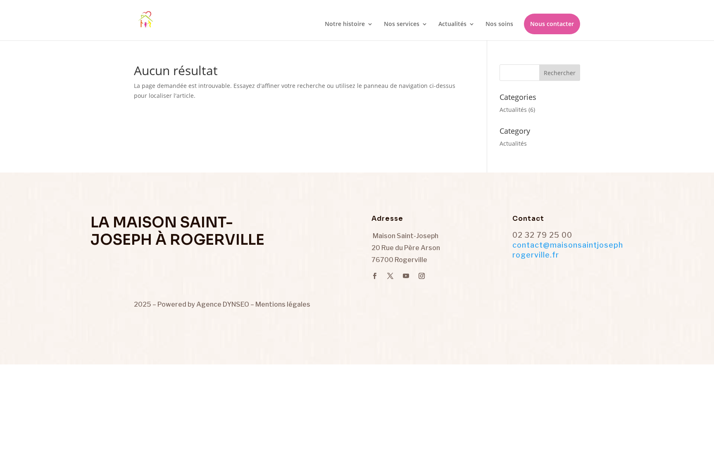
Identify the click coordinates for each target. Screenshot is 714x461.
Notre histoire (345, 24)
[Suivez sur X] (390, 276)
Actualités (452, 24)
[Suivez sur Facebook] (374, 276)
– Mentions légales (280, 304)
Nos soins (499, 24)
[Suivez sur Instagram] (421, 276)
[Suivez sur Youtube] (406, 276)
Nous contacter (552, 24)
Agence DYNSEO (223, 304)
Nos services (401, 24)
